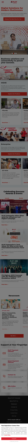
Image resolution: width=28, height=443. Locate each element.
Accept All (14, 438)
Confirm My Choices (14, 441)
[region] (14, 433)
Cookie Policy (7, 435)
